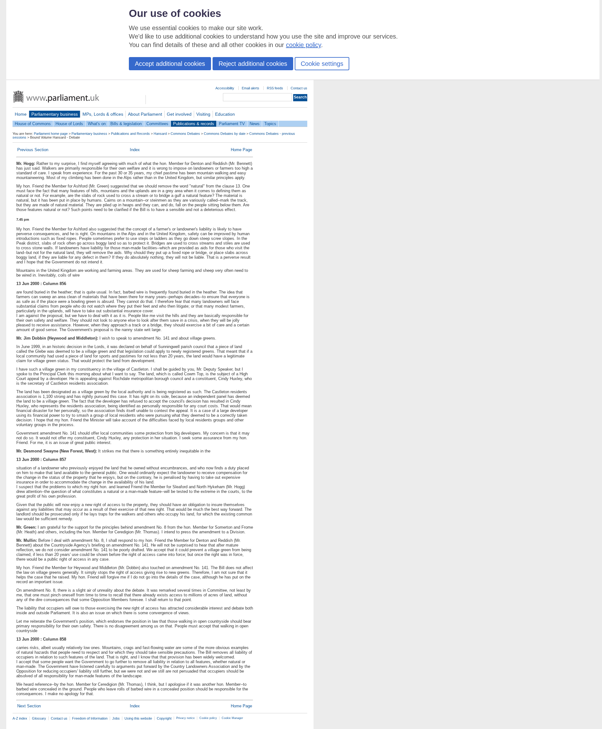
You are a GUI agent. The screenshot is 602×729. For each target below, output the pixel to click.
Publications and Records (130, 133)
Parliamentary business (54, 114)
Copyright (164, 718)
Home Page (241, 149)
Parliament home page (51, 133)
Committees (157, 123)
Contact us (299, 88)
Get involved (179, 114)
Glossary (39, 718)
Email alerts (250, 88)
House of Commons (33, 123)
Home (21, 114)
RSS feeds (275, 88)
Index (135, 149)
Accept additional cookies (170, 63)
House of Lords (69, 123)
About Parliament (145, 114)
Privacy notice (185, 718)
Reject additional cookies (253, 63)
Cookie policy (208, 718)
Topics (270, 123)
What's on (97, 123)
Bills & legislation (126, 123)
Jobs (116, 718)
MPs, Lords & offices (102, 114)
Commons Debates (185, 133)
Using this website (138, 718)
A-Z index (20, 718)
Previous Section (32, 149)
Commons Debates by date (225, 133)
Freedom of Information (90, 718)
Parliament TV (232, 123)
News (255, 123)
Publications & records (193, 123)
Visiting (203, 114)
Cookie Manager (232, 718)
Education (225, 114)
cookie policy (303, 44)
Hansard (160, 133)
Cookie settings (322, 63)
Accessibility (224, 88)
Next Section (29, 706)
